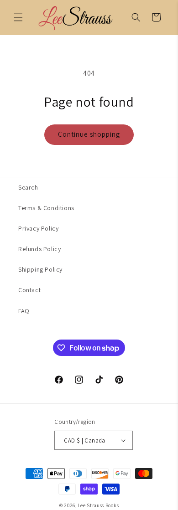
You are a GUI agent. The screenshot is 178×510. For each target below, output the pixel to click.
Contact (29, 290)
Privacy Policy (38, 228)
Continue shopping (89, 134)
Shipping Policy (40, 269)
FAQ (24, 311)
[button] (136, 17)
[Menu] (18, 17)
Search (28, 187)
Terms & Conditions (46, 208)
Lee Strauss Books (98, 505)
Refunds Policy (39, 249)
